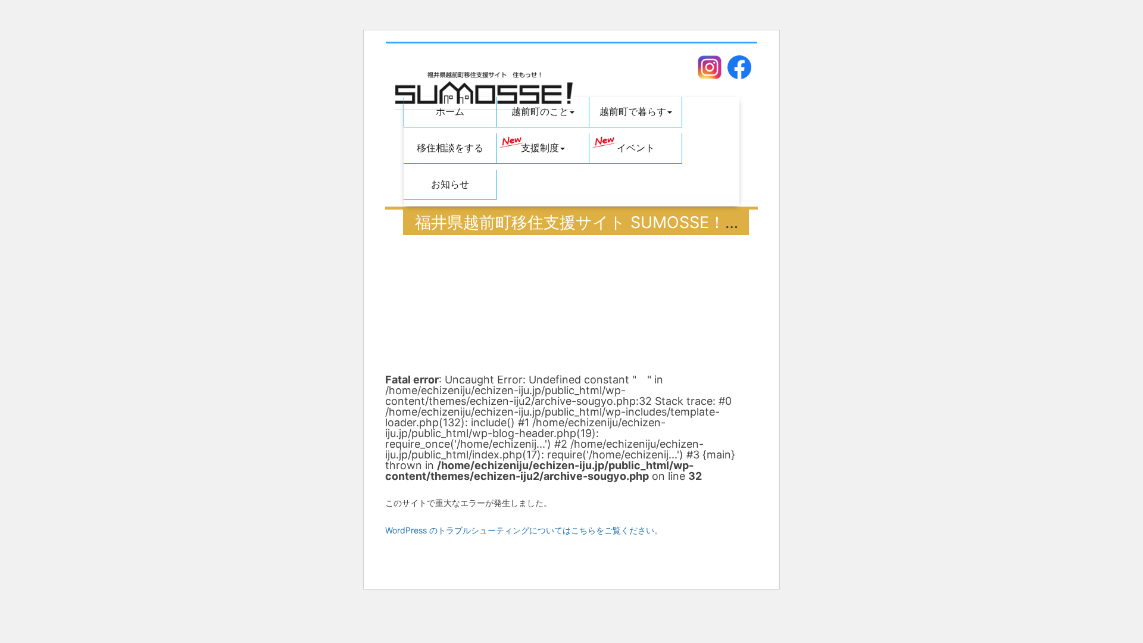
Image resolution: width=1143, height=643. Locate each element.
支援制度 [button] (540, 148)
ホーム (450, 112)
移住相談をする (450, 148)
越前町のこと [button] (540, 112)
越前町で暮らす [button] (632, 112)
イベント (636, 148)
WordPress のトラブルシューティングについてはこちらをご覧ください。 (524, 530)
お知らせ (450, 184)
